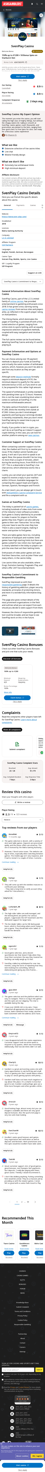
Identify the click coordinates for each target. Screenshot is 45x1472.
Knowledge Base (22, 1302)
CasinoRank (6, 88)
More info (8, 692)
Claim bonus (16, 698)
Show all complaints (12, 729)
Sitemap (22, 1351)
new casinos (33, 435)
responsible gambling (12, 584)
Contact (22, 1343)
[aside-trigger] (22, 1461)
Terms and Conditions (22, 1311)
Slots (22, 1280)
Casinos (22, 1271)
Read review (9, 1249)
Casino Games (22, 1275)
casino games (32, 506)
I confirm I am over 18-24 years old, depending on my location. (22, 1375)
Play (9, 1253)
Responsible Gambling (22, 1324)
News (22, 1293)
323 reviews (6, 96)
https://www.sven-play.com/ (14, 216)
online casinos (16, 301)
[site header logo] (12, 3)
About (22, 1338)
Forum (22, 1288)
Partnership (22, 1334)
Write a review (23, 802)
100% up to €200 (11, 671)
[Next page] (34, 1202)
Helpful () (7, 869)
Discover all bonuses (12, 659)
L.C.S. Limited (8, 238)
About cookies (22, 1456)
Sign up (39, 1370)
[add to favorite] (41, 15)
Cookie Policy (22, 1320)
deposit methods (23, 376)
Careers (22, 1347)
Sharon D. (12, 135)
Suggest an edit (35, 273)
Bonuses (22, 1284)
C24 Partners (7, 245)
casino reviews (8, 309)
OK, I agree (37, 1456)
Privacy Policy (22, 1316)
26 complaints (7, 103)
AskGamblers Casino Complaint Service (24, 492)
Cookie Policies (24, 1387)
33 (28, 1202)
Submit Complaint (22, 1307)
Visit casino (21, 76)
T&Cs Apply (17, 701)
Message (20, 1025)
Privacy (12, 1387)
